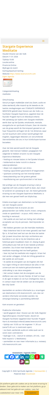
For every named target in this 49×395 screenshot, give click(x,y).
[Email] (27, 361)
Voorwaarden (39, 371)
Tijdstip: (6, 59)
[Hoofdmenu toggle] (43, 41)
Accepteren (31, 393)
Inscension (30, 374)
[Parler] (21, 361)
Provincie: (7, 65)
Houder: (6, 54)
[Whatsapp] (32, 356)
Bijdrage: (6, 68)
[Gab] (42, 356)
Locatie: (6, 62)
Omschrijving (8, 99)
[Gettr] (37, 356)
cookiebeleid (5, 393)
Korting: (6, 71)
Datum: (6, 56)
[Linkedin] (21, 356)
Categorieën (8, 91)
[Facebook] (11, 356)
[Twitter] (16, 356)
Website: (6, 74)
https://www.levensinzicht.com (23, 74)
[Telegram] (6, 356)
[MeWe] (27, 356)
